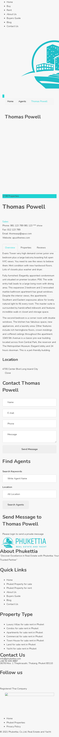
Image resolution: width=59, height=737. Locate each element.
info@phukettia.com (10, 658)
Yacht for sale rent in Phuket (21, 648)
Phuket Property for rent (19, 588)
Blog (9, 22)
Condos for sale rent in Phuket (22, 628)
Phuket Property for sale (19, 584)
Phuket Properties (16, 722)
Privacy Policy (14, 726)
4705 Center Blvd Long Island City (20, 369)
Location (7, 487)
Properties (26, 247)
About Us (12, 14)
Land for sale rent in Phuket (21, 644)
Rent (9, 10)
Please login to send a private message (23, 534)
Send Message (29, 449)
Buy (9, 6)
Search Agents (16, 504)
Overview (10, 247)
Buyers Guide (14, 18)
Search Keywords (12, 471)
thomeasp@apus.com (20, 233)
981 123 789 (16, 225)
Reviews (41, 247)
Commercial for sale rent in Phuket (25, 636)
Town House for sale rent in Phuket (25, 640)
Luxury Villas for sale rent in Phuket (25, 624)
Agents (22, 101)
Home (10, 2)
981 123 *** (33, 225)
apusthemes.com (21, 237)
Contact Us (12, 26)
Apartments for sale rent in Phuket (25, 632)
